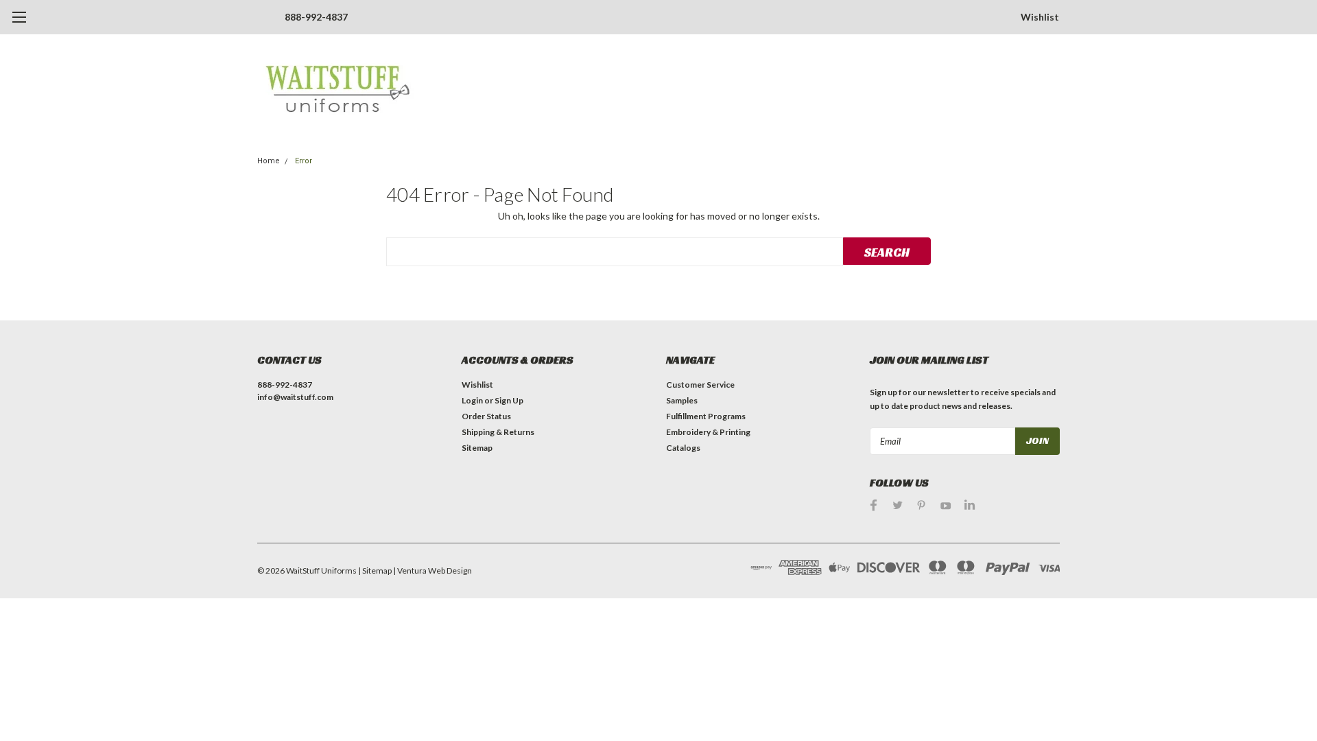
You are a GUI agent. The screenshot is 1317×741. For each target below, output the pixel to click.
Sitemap (477, 448)
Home (268, 160)
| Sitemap (375, 570)
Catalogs (683, 448)
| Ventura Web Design (432, 570)
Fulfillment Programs (706, 416)
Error (303, 160)
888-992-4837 (316, 17)
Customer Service (700, 384)
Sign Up (509, 400)
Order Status (486, 416)
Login (472, 400)
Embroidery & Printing (708, 432)
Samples (682, 400)
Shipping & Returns (498, 432)
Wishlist (1040, 17)
